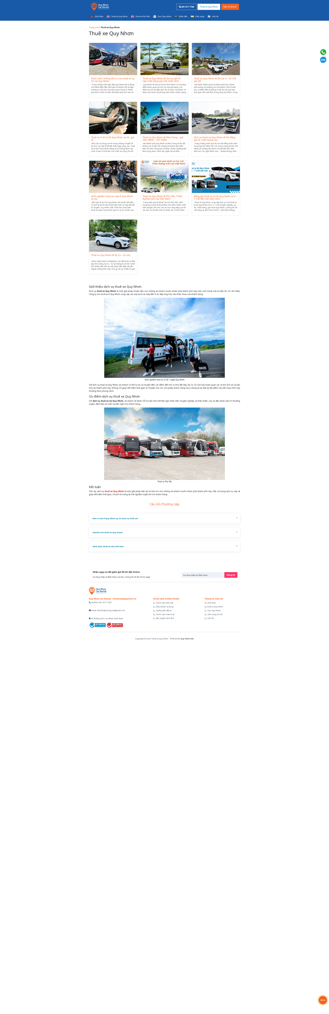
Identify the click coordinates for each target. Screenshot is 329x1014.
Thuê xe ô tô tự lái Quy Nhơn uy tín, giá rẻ (112, 138)
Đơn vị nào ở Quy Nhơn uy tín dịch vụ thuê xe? (115, 518)
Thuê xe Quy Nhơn (209, 6)
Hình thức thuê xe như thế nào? (108, 546)
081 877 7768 (187, 6)
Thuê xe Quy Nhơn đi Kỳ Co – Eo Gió (110, 255)
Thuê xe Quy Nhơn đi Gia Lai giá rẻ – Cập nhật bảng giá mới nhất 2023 (162, 79)
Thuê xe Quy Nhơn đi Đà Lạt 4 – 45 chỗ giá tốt (215, 79)
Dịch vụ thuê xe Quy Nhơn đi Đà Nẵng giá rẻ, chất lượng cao (214, 138)
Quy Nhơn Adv (187, 638)
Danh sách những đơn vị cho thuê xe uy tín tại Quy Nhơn (112, 79)
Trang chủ (94, 27)
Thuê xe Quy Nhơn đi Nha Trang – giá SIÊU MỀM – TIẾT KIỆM (163, 138)
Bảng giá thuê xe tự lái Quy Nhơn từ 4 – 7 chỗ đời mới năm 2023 (215, 197)
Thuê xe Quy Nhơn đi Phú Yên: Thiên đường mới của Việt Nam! (162, 197)
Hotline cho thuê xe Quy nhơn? (108, 532)
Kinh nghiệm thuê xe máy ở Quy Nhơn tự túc (112, 197)
